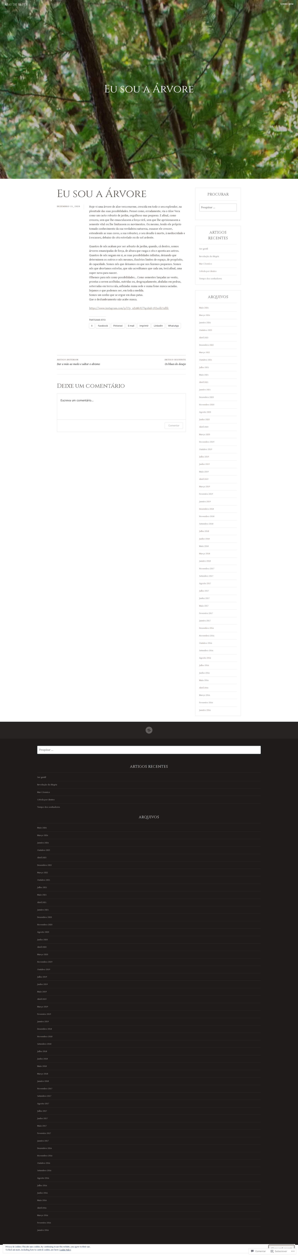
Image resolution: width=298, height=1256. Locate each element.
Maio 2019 (203, 471)
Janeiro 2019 (205, 501)
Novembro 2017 (206, 568)
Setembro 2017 (206, 576)
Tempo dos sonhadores (210, 278)
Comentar (173, 425)
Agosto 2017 (205, 583)
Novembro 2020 (206, 404)
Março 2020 (204, 434)
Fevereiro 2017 (206, 613)
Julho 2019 (204, 456)
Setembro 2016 (206, 650)
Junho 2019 (204, 464)
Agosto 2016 (205, 658)
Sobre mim (287, 4)
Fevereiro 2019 (206, 494)
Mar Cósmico (205, 263)
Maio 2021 (203, 374)
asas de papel (16, 5)
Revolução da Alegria (209, 256)
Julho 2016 (204, 665)
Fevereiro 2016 (206, 702)
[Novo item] (149, 728)
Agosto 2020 (205, 412)
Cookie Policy (65, 1250)
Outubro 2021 (205, 359)
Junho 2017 (204, 598)
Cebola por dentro (208, 271)
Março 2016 (204, 695)
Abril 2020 (203, 427)
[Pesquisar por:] (218, 207)
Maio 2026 (203, 307)
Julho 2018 (204, 531)
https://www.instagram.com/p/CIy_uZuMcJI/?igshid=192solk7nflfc (129, 308)
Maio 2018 (203, 546)
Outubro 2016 (205, 643)
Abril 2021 (203, 382)
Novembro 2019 (206, 442)
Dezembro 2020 (206, 397)
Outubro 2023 (205, 330)
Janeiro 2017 (205, 620)
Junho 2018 (204, 538)
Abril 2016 (203, 687)
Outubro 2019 (205, 449)
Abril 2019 (203, 479)
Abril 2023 (203, 337)
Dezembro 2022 (206, 345)
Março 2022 (204, 352)
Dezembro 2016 (206, 628)
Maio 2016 (203, 680)
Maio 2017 (203, 605)
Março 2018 (204, 553)
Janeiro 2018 (205, 561)
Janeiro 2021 (205, 389)
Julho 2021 (204, 367)
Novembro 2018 (206, 516)
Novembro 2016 (206, 635)
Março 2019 (204, 486)
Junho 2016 (204, 673)
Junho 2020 (204, 419)
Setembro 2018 (206, 523)
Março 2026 (204, 315)
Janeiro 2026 (205, 322)
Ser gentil (203, 248)
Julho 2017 (204, 590)
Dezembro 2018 (206, 509)
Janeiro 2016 (205, 710)
